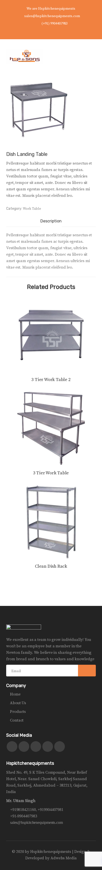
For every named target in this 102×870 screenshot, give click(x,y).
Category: (14, 209)
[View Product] (51, 335)
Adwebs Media (64, 858)
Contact (17, 720)
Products (18, 711)
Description (51, 221)
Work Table (32, 209)
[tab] (51, 221)
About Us (18, 702)
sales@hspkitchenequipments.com (52, 16)
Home (15, 694)
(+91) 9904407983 (55, 23)
